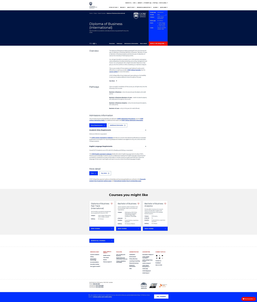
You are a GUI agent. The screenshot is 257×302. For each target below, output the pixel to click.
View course (101, 229)
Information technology (93, 259)
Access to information (132, 266)
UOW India (145, 268)
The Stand (106, 257)
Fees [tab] (92, 173)
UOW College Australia (145, 257)
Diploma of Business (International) (116, 13)
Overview (112, 43)
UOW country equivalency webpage (102, 137)
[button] (90, 43)
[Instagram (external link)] (156, 258)
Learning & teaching (134, 261)
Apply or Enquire (157, 43)
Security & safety (94, 264)
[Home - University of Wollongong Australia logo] (93, 5)
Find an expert (107, 261)
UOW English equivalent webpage (102, 154)
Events (105, 259)
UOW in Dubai (146, 263)
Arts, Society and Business (120, 255)
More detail (143, 43)
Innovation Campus (147, 254)
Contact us (158, 260)
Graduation (132, 254)
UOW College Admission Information (132, 120)
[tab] (98, 125)
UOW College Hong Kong (147, 260)
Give (134, 2)
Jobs (130, 268)
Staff (154, 2)
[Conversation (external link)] (162, 258)
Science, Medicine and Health (121, 262)
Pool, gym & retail (94, 266)
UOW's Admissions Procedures (126, 118)
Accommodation (94, 262)
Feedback (158, 262)
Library (140, 2)
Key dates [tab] (104, 173)
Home (90, 13)
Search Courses (101, 13)
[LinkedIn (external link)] (159, 258)
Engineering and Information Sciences (121, 258)
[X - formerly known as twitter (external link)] (159, 255)
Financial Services (134, 263)
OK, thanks (161, 296)
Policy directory (133, 258)
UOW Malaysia (146, 270)
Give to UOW (158, 265)
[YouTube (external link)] (162, 255)
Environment (132, 256)
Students (147, 2)
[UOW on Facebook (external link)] (156, 255)
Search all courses (98, 240)
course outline (113, 71)
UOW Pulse (145, 273)
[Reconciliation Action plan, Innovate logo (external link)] (144, 286)
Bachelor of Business (127, 203)
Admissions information (131, 43)
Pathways (119, 43)
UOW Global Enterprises (145, 266)
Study (95, 13)
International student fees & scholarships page (127, 181)
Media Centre (106, 255)
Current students (94, 254)
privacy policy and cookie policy (102, 296)
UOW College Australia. (134, 70)
